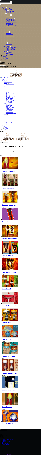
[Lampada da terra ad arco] (10, 387)
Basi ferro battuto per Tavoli (11, 117)
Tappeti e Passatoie (9, 124)
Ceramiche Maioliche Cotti (10, 91)
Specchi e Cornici (9, 101)
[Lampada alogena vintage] (10, 303)
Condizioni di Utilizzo (6, 441)
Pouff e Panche (9, 115)
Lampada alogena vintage (9, 305)
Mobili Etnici (6, 103)
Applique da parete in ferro (9, 238)
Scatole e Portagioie (9, 99)
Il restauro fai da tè (9, 85)
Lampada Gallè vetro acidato (10, 424)
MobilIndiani (9, 454)
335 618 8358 (4, 450)
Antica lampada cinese (8, 188)
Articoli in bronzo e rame (10, 90)
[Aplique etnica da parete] (10, 219)
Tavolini (7, 120)
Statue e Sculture (9, 102)
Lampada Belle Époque (8, 356)
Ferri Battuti (8, 92)
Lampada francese (7, 407)
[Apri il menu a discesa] (6, 80)
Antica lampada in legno (8, 205)
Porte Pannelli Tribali (10, 97)
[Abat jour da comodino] (10, 168)
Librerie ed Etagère (9, 110)
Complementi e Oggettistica (9, 89)
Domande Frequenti (5, 444)
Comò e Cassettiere (9, 106)
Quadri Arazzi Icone (9, 98)
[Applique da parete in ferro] (10, 236)
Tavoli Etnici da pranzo (10, 118)
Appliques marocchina (8, 255)
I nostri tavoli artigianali (8, 82)
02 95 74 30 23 (7, 449)
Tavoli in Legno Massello (10, 119)
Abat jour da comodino (8, 171)
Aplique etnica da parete (9, 221)
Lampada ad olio (6, 289)
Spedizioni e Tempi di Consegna (7, 439)
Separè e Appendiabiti (10, 100)
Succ (1, 428)
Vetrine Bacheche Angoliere (11, 113)
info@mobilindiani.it (3, 452)
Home (3, 79)
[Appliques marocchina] (10, 253)
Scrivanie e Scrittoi (9, 112)
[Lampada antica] (10, 320)
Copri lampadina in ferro (9, 272)
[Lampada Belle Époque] (10, 354)
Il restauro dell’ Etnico (10, 84)
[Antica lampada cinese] (10, 185)
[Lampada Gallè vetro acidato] (10, 421)
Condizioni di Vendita (6, 440)
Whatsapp (6, 128)
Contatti (3, 126)
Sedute (5, 114)
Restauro (5, 83)
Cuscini (7, 123)
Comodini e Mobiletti (10, 107)
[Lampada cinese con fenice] (10, 370)
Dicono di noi (4, 125)
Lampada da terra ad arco (9, 390)
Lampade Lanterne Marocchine (11, 93)
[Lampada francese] (10, 404)
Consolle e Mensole (9, 108)
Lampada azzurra (7, 339)
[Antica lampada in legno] (10, 202)
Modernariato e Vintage (10, 88)
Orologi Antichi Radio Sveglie (11, 96)
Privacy (3, 442)
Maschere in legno (9, 94)
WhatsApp (2, 451)
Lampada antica (6, 322)
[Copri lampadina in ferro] (10, 270)
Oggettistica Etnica (9, 95)
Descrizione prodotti (7, 81)
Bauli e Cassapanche (9, 105)
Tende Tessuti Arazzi (9, 122)
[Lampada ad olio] (10, 286)
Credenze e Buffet (9, 109)
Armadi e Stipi (8, 104)
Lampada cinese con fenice (9, 373)
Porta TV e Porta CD (10, 111)
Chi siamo (4, 80)
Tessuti (5, 121)
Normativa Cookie (5, 443)
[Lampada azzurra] (10, 337)
